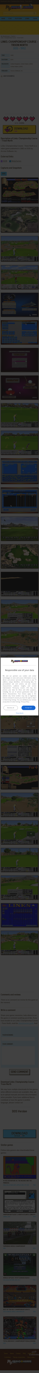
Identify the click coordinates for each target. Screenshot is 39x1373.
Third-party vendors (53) (20, 688)
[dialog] (19, 687)
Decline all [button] (10, 708)
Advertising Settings (10, 700)
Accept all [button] (28, 708)
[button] (20, 713)
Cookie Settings (15, 702)
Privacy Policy (25, 702)
